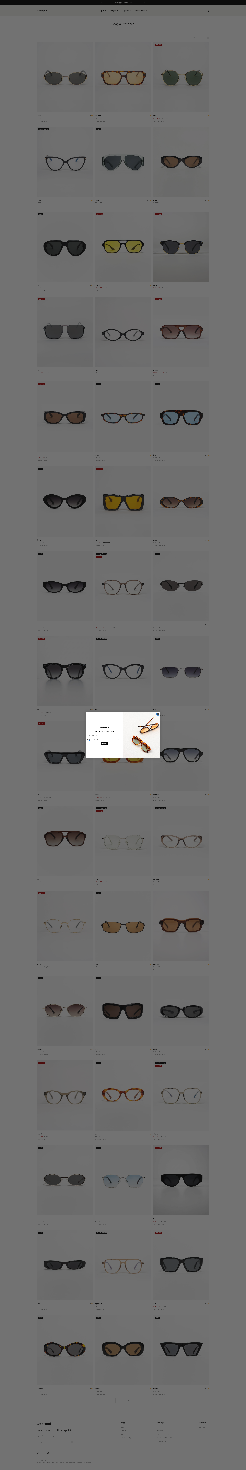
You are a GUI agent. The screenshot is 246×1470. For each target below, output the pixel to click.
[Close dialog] (158, 714)
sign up (104, 743)
